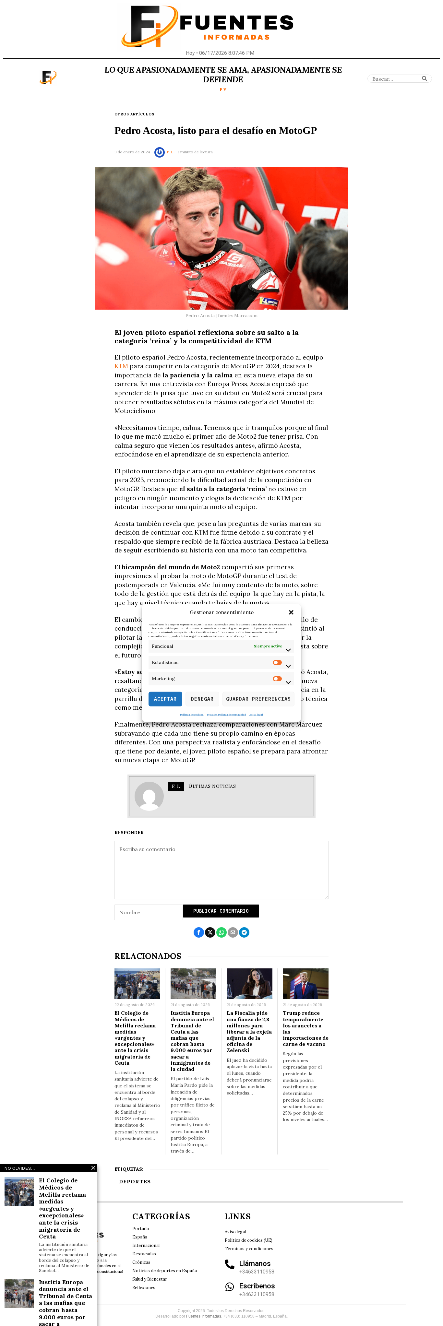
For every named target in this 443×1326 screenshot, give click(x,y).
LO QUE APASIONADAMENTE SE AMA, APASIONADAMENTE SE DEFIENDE (223, 74)
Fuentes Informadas (203, 1316)
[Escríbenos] (229, 1287)
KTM (121, 366)
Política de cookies (192, 714)
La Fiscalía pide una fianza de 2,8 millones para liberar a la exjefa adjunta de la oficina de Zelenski (249, 1031)
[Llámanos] (229, 1264)
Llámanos (255, 1264)
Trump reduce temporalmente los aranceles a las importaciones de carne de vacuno (306, 1028)
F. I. (170, 151)
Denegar (202, 699)
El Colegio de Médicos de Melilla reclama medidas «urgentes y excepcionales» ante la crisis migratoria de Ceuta (135, 1038)
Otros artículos (134, 114)
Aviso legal (256, 714)
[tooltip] (199, 932)
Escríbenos (257, 1286)
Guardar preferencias (258, 699)
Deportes (135, 1181)
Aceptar (165, 699)
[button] (291, 612)
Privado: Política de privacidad (226, 714)
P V (223, 89)
